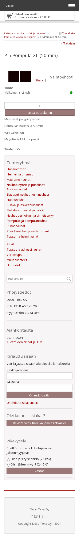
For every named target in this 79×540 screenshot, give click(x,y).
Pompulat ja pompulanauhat (20, 36)
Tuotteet (9, 5)
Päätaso (8, 33)
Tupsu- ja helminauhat (22, 236)
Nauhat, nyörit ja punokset (31, 33)
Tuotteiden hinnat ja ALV (24, 342)
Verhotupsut (16, 254)
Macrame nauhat (19, 179)
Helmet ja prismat (20, 174)
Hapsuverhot (16, 169)
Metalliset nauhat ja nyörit (25, 210)
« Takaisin (68, 43)
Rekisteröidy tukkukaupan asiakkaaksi (39, 423)
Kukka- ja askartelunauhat (25, 205)
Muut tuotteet (17, 260)
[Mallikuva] (39, 64)
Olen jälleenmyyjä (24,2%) (29, 464)
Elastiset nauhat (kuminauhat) (28, 194)
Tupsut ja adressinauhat (24, 249)
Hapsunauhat (16, 199)
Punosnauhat (16, 226)
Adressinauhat (17, 189)
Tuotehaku (68, 33)
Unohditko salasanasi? (22, 402)
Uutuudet (13, 265)
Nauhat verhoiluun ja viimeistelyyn (31, 215)
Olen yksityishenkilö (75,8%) (31, 459)
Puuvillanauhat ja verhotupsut (28, 231)
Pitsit (10, 244)
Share (39, 80)
